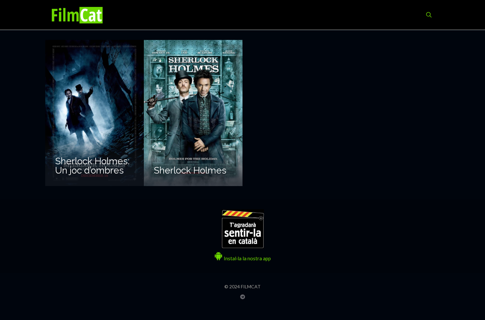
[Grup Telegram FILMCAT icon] (242, 297)
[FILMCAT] (77, 15)
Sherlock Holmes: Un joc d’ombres (92, 166)
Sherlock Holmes (190, 170)
